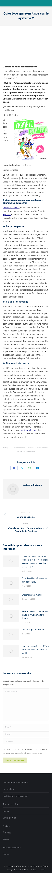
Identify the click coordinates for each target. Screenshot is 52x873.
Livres (6, 811)
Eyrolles (7, 214)
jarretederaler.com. (29, 430)
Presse (6, 839)
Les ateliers (8, 789)
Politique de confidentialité (17, 870)
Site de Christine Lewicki (36, 870)
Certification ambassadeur (15, 796)
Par (31, 448)
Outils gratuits (9, 817)
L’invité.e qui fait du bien (33, 629)
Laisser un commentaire (26, 451)
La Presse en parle (18, 448)
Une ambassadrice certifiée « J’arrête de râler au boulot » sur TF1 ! (35, 649)
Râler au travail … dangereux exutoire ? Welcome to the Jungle (35, 614)
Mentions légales (42, 866)
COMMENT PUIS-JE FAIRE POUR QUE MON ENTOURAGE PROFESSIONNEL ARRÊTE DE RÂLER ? (35, 561)
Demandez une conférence (15, 782)
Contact (6, 854)
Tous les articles (10, 804)
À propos (7, 832)
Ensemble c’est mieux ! (32, 594)
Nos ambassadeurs (12, 847)
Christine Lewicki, (11, 207)
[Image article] (11, 561)
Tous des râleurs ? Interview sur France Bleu (34, 580)
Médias (6, 826)
